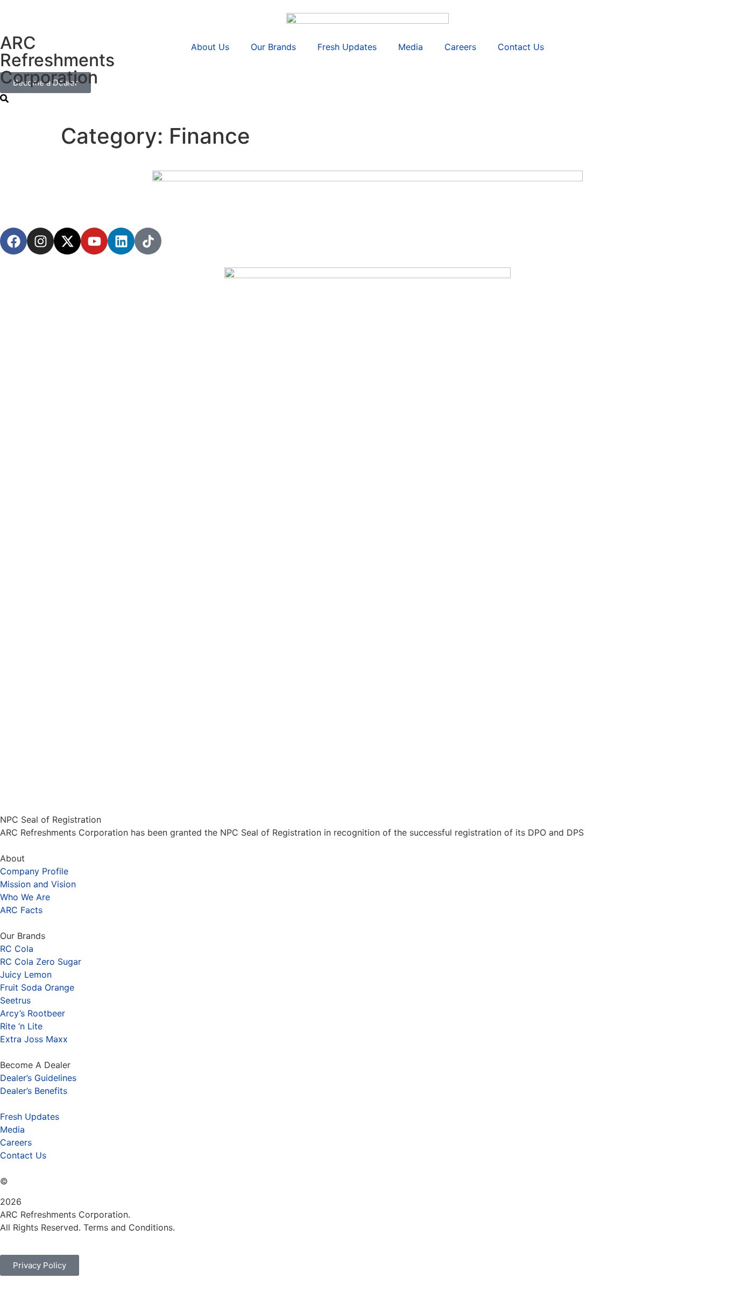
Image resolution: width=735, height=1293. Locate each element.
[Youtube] (94, 241)
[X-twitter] (67, 241)
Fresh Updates (347, 46)
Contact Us (521, 46)
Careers (460, 46)
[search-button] (4, 98)
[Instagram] (40, 241)
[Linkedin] (121, 241)
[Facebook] (13, 241)
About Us (210, 46)
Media (410, 46)
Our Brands (273, 46)
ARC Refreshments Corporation (57, 60)
